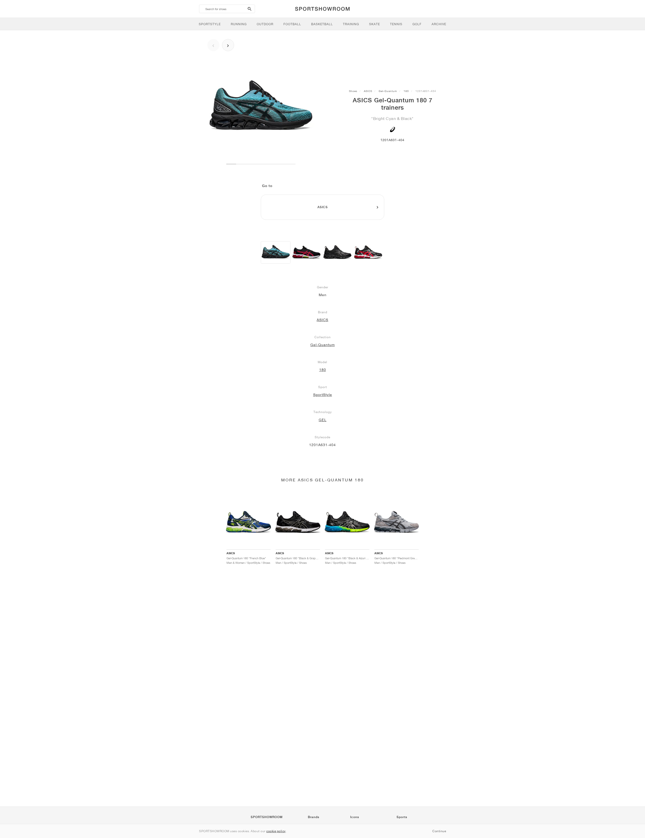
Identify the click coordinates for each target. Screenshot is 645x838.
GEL (323, 420)
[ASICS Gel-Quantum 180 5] (306, 252)
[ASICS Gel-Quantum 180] (337, 252)
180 (406, 90)
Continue (439, 831)
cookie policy (276, 831)
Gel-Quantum (388, 90)
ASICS (368, 90)
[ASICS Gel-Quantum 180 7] (276, 252)
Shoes (353, 90)
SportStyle (322, 395)
